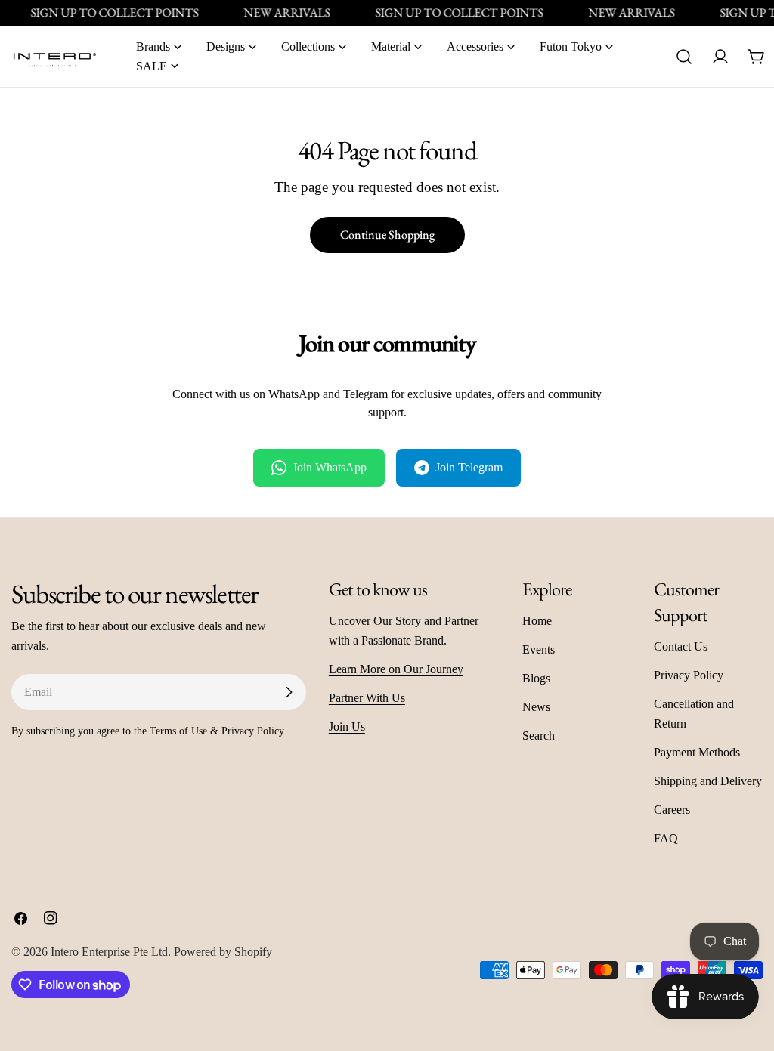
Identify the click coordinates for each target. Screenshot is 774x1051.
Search (538, 735)
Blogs (536, 678)
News (536, 706)
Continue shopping (387, 235)
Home (537, 620)
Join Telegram (469, 467)
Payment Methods (697, 752)
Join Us (347, 726)
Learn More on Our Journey (396, 669)
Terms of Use (178, 731)
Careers (672, 809)
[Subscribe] (289, 692)
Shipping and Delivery (708, 780)
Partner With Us (367, 697)
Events (538, 649)
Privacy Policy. (253, 731)
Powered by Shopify (223, 951)
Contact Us (680, 646)
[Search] (684, 57)
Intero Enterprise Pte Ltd (109, 951)
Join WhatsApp (330, 467)
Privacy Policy (688, 675)
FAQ (666, 838)
